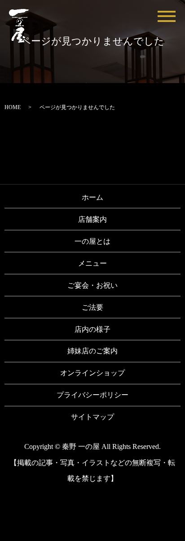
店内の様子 (92, 329)
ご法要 (92, 307)
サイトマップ (92, 417)
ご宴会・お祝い (92, 285)
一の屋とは (92, 241)
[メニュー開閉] (167, 16)
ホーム (92, 197)
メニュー (92, 263)
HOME (12, 107)
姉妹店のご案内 (92, 351)
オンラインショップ (92, 373)
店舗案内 (92, 219)
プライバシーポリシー (92, 395)
